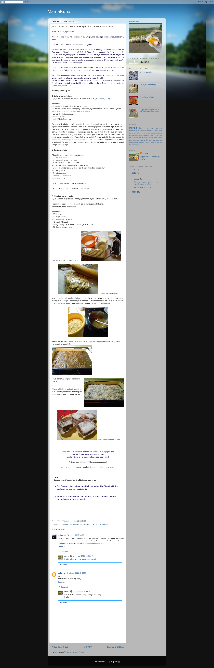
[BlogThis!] (78, 521)
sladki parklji (137, 140)
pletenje (146, 137)
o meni (156, 135)
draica (66, 556)
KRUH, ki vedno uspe (147, 85)
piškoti (141, 137)
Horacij (147, 128)
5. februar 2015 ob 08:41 (83, 591)
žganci (137, 145)
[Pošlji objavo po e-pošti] (75, 521)
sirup (130, 140)
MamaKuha (59, 11)
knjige (131, 135)
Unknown (62, 573)
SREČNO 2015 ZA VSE (143, 187)
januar (136, 179)
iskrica (94, 524)
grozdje (148, 133)
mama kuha (145, 135)
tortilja (136, 142)
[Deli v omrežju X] (80, 521)
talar (154, 140)
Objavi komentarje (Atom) (74, 652)
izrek (152, 133)
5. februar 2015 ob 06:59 (76, 573)
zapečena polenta (143, 142)
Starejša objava (115, 647)
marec (136, 176)
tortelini (131, 142)
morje (151, 135)
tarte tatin (159, 140)
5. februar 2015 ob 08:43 (83, 556)
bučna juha (63, 524)
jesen (156, 133)
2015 (134, 173)
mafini (140, 135)
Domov (88, 647)
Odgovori (61, 546)
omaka (160, 135)
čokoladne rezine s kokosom (80, 524)
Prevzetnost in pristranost (137, 130)
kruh (141, 128)
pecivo (131, 137)
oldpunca (62, 535)
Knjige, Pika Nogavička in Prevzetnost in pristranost (149, 111)
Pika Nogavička (156, 128)
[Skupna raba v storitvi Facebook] (82, 521)
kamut (160, 133)
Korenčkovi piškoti (146, 97)
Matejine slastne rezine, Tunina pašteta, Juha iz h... (146, 183)
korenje (135, 135)
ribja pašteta (103, 524)
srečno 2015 (148, 140)
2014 (134, 192)
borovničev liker (152, 130)
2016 (134, 170)
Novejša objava (60, 647)
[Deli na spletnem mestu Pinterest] (85, 521)
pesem (136, 137)
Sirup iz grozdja (145, 72)
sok (142, 140)
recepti (151, 137)
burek (160, 130)
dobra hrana (141, 133)
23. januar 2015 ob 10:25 (77, 535)
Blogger (118, 662)
